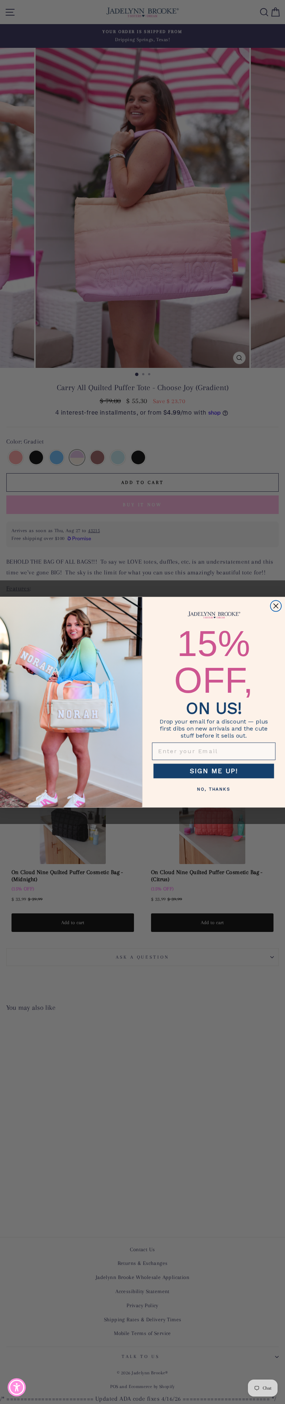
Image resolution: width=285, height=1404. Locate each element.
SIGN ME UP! (214, 771)
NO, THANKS (213, 789)
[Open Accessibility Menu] (16, 1387)
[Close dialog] (276, 606)
